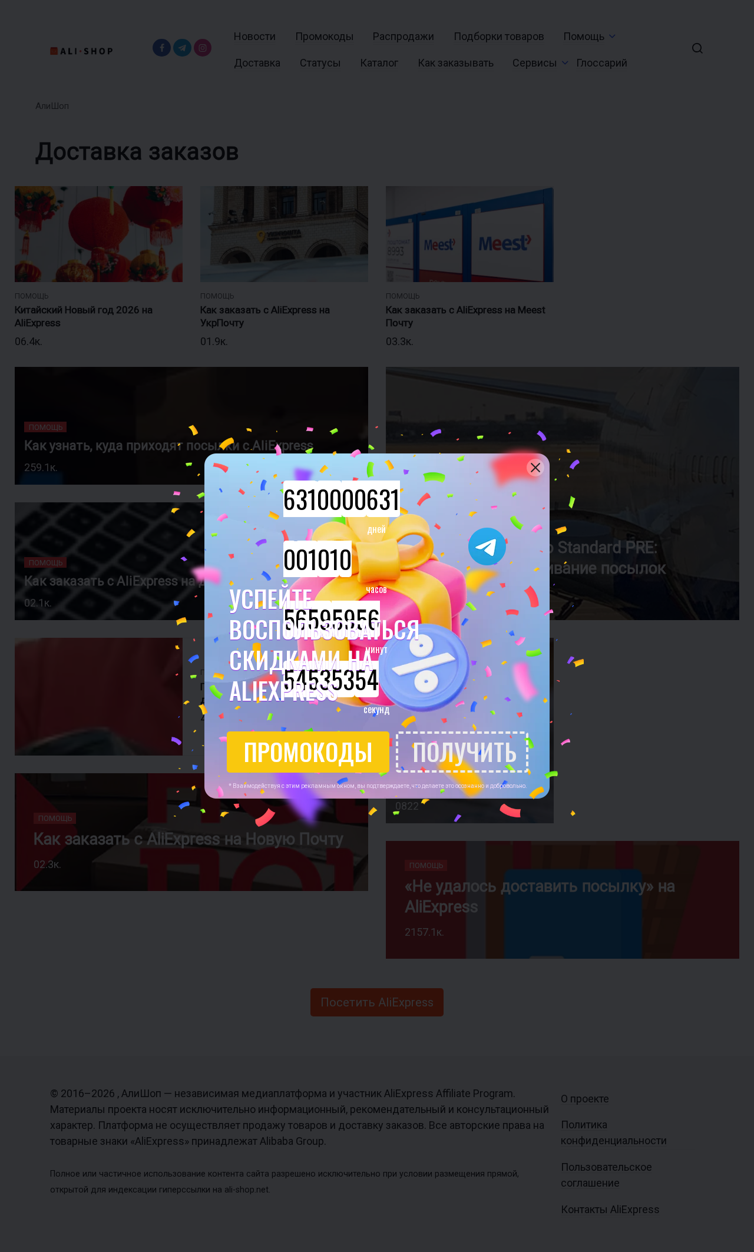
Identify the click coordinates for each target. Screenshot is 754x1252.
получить (465, 751)
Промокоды (308, 751)
